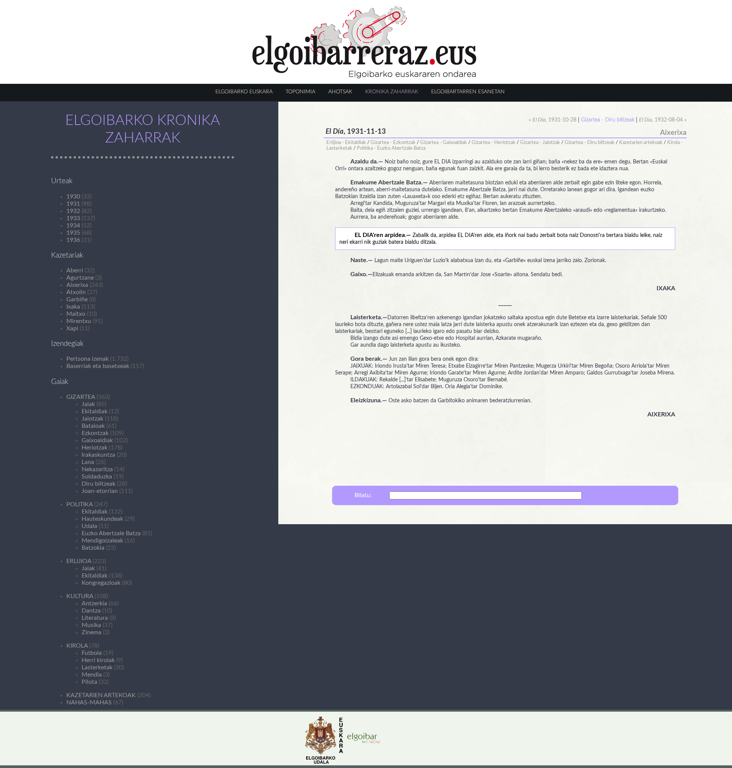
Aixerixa (77, 285)
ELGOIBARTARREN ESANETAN (468, 91)
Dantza (91, 611)
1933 (73, 218)
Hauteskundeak (102, 519)
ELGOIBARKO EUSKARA (244, 91)
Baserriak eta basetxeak (97, 366)
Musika (91, 625)
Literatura (95, 618)
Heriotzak (95, 448)
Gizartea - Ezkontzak (393, 142)
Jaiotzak (92, 419)
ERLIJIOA (78, 561)
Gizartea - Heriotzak (493, 142)
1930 (73, 197)
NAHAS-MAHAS (89, 702)
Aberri (74, 270)
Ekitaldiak (95, 411)
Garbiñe (77, 299)
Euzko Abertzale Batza (111, 533)
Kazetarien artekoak (641, 142)
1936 (73, 240)
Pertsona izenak (87, 359)
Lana (88, 462)
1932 (73, 211)
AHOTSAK (340, 91)
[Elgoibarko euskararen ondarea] (364, 77)
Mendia (92, 675)
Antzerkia (94, 603)
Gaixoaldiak (97, 440)
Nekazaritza (97, 469)
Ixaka (73, 307)
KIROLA (77, 646)
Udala (89, 526)
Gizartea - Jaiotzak (540, 142)
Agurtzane (80, 278)
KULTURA (79, 596)
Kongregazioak (101, 583)
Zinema (91, 632)
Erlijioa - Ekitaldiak (346, 142)
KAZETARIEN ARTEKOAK (101, 695)
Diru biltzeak (99, 484)
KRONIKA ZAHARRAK (391, 91)
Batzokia (93, 548)
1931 (73, 204)
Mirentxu (78, 321)
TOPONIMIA (300, 91)
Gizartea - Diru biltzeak (590, 142)
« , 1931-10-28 (552, 120)
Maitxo (75, 314)
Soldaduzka (97, 477)
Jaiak (88, 404)
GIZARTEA (80, 397)
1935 (73, 233)
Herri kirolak (98, 660)
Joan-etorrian (100, 491)
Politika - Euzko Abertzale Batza (391, 148)
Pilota (89, 682)
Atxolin (76, 292)
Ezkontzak (95, 433)
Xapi (72, 328)
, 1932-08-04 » (663, 120)
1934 (73, 225)
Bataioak (93, 426)
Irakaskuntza (98, 455)
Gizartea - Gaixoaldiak (443, 142)
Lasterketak (97, 667)
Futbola (92, 653)
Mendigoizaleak (102, 541)
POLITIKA (79, 504)
